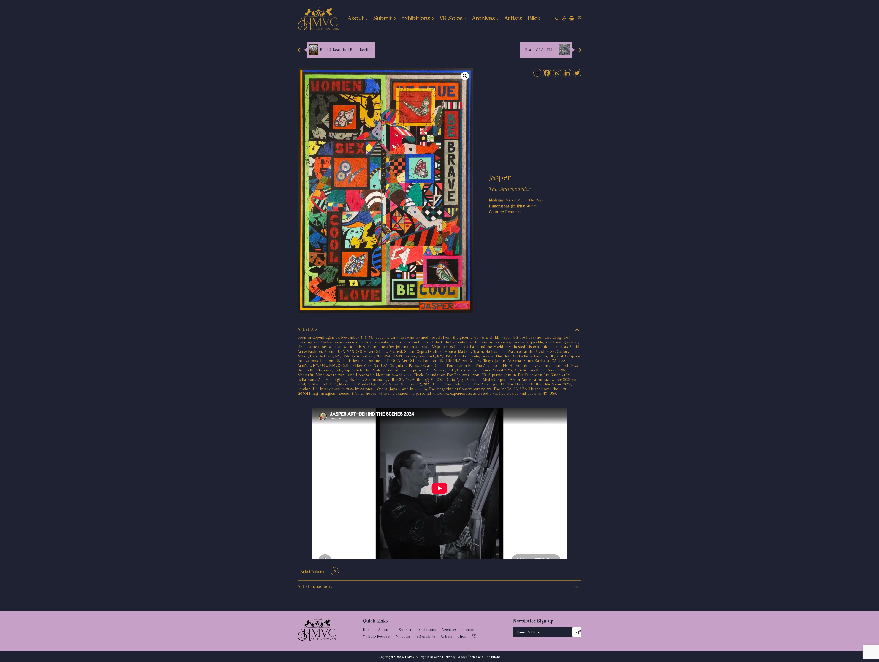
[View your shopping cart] (571, 18)
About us (385, 629)
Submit (382, 18)
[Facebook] (547, 73)
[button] (465, 76)
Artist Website (312, 571)
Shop (462, 636)
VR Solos (451, 18)
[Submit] (576, 632)
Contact (468, 629)
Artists (513, 18)
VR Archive (425, 636)
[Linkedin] (567, 73)
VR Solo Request (376, 636)
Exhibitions (416, 18)
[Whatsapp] (557, 73)
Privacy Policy (455, 657)
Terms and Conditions (484, 657)
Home (367, 629)
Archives (483, 18)
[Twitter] (577, 73)
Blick (534, 18)
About (356, 18)
